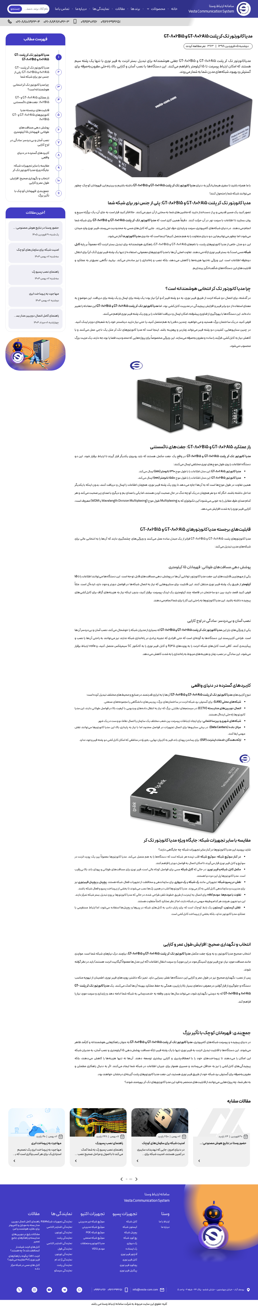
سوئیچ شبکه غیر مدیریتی (91, 1222)
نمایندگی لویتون (63, 1232)
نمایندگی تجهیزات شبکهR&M (56, 1222)
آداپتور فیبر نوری (129, 1254)
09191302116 (89, 22)
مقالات (120, 9)
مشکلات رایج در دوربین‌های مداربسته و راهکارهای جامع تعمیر (25, 1238)
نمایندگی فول (65, 1249)
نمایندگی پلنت (64, 1238)
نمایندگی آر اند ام (63, 1260)
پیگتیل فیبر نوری (128, 1271)
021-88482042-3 (56, 22)
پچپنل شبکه (130, 1232)
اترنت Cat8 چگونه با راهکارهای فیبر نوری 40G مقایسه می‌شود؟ (23, 1258)
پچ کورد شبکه (130, 1238)
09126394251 (110, 22)
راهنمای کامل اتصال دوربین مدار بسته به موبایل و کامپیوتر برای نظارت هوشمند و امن (24, 1225)
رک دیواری (132, 1243)
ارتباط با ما (164, 1222)
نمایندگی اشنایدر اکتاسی (59, 1227)
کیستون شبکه (130, 1227)
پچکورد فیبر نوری (128, 1265)
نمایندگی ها (101, 9)
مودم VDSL (98, 1249)
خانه (174, 9)
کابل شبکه (131, 1222)
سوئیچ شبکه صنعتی (94, 1238)
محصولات (158, 9)
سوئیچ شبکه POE (95, 1232)
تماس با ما (62, 9)
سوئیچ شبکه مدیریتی (93, 1227)
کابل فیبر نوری (130, 1260)
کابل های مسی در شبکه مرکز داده (25, 1267)
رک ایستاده (131, 1249)
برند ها (135, 9)
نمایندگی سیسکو (63, 1271)
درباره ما (81, 9)
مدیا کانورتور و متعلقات (92, 1243)
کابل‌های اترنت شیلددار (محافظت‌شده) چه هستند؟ (25, 1249)
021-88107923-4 (28, 22)
